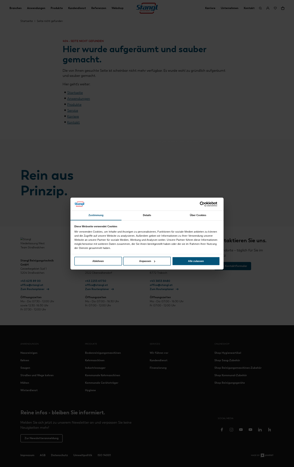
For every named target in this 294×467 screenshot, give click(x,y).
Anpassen (145, 261)
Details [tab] (147, 215)
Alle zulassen (196, 261)
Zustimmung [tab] (96, 215)
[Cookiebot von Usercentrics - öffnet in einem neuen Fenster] (205, 204)
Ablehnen (98, 261)
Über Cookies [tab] (198, 215)
